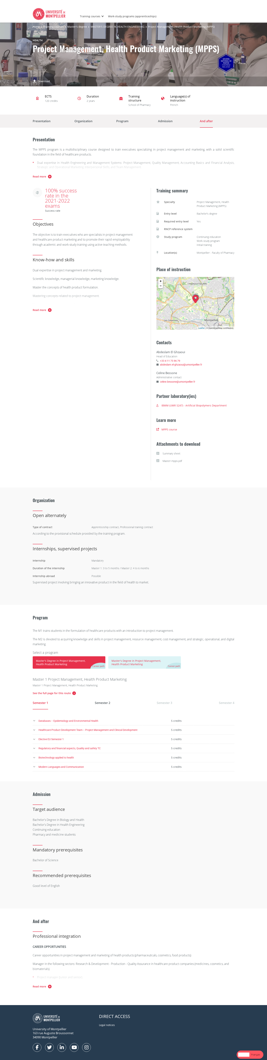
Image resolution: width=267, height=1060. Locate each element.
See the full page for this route (52, 693)
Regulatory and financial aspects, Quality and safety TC (70, 748)
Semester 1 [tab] (40, 703)
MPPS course (169, 429)
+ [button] (161, 281)
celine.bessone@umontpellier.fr (177, 381)
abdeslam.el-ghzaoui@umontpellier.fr (181, 364)
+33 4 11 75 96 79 (170, 360)
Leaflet (201, 328)
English (244, 1054)
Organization (83, 121)
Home (36, 26)
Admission (165, 121)
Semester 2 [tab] (102, 703)
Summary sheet (171, 453)
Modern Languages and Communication (61, 766)
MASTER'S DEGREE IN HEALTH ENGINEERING (117, 26)
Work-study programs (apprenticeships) (132, 16)
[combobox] (243, 1055)
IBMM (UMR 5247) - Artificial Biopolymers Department (194, 405)
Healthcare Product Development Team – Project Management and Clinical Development (88, 730)
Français (255, 1054)
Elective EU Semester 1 (51, 739)
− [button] (161, 286)
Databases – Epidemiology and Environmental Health (68, 720)
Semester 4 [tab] (226, 703)
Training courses (90, 16)
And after (206, 121)
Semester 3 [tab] (164, 703)
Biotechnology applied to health (56, 757)
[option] (255, 1055)
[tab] (69, 662)
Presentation (41, 121)
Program (122, 121)
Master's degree (77, 26)
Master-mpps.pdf (172, 461)
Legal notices (107, 1025)
